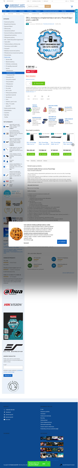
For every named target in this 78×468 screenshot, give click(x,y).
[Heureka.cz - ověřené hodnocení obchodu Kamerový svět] (13, 193)
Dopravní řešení (8, 26)
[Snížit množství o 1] (31, 84)
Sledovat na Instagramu (53, 460)
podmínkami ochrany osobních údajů (13, 371)
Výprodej (6, 115)
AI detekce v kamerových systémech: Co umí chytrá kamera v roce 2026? (13, 247)
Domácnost (9, 97)
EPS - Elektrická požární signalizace (13, 39)
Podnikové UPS (10, 75)
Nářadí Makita (8, 110)
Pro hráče (8, 88)
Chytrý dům (7, 42)
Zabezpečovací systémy (10, 35)
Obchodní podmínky (46, 424)
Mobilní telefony (10, 62)
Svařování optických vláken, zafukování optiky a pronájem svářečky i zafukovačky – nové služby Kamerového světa (13, 251)
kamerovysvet (9, 414)
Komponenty (9, 86)
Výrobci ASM (9, 59)
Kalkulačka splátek (33, 71)
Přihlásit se (8, 375)
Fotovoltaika (7, 55)
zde (32, 240)
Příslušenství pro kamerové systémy (13, 53)
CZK (66, 1)
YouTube (8, 419)
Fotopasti (6, 48)
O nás (28, 1)
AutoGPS (8, 106)
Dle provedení (9, 82)
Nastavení (26, 243)
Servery (8, 68)
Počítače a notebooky (11, 64)
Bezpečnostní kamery (10, 24)
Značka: (58, 24)
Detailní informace (30, 92)
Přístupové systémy (9, 37)
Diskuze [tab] (45, 161)
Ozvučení (6, 113)
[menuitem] (5, 11)
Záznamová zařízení (9, 31)
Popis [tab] (28, 161)
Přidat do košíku (39, 83)
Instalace (46, 1)
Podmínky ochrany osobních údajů (49, 429)
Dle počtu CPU (10, 77)
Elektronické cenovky (9, 108)
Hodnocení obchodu (46, 416)
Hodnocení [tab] (39, 161)
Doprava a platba (36, 1)
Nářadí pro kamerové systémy (12, 51)
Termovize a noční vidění (10, 46)
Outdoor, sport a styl (11, 101)
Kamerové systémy (9, 22)
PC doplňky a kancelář (11, 66)
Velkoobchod (44, 420)
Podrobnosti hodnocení (48, 24)
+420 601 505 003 (10, 410)
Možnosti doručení (30, 79)
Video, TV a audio (10, 104)
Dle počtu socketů (11, 79)
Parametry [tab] (33, 161)
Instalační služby (11, 73)
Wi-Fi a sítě (9, 90)
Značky (6, 117)
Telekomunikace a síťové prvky (12, 44)
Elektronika (7, 57)
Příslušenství (9, 70)
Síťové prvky (7, 28)
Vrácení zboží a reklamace (47, 427)
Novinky (43, 418)
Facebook (8, 412)
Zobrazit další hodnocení (68, 273)
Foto (7, 99)
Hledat (48, 6)
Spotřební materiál (11, 95)
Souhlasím (63, 242)
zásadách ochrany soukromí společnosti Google (36, 233)
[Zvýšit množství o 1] (31, 82)
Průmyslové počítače (11, 93)
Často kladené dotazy (46, 422)
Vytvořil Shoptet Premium (68, 465)
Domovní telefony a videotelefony (13, 33)
